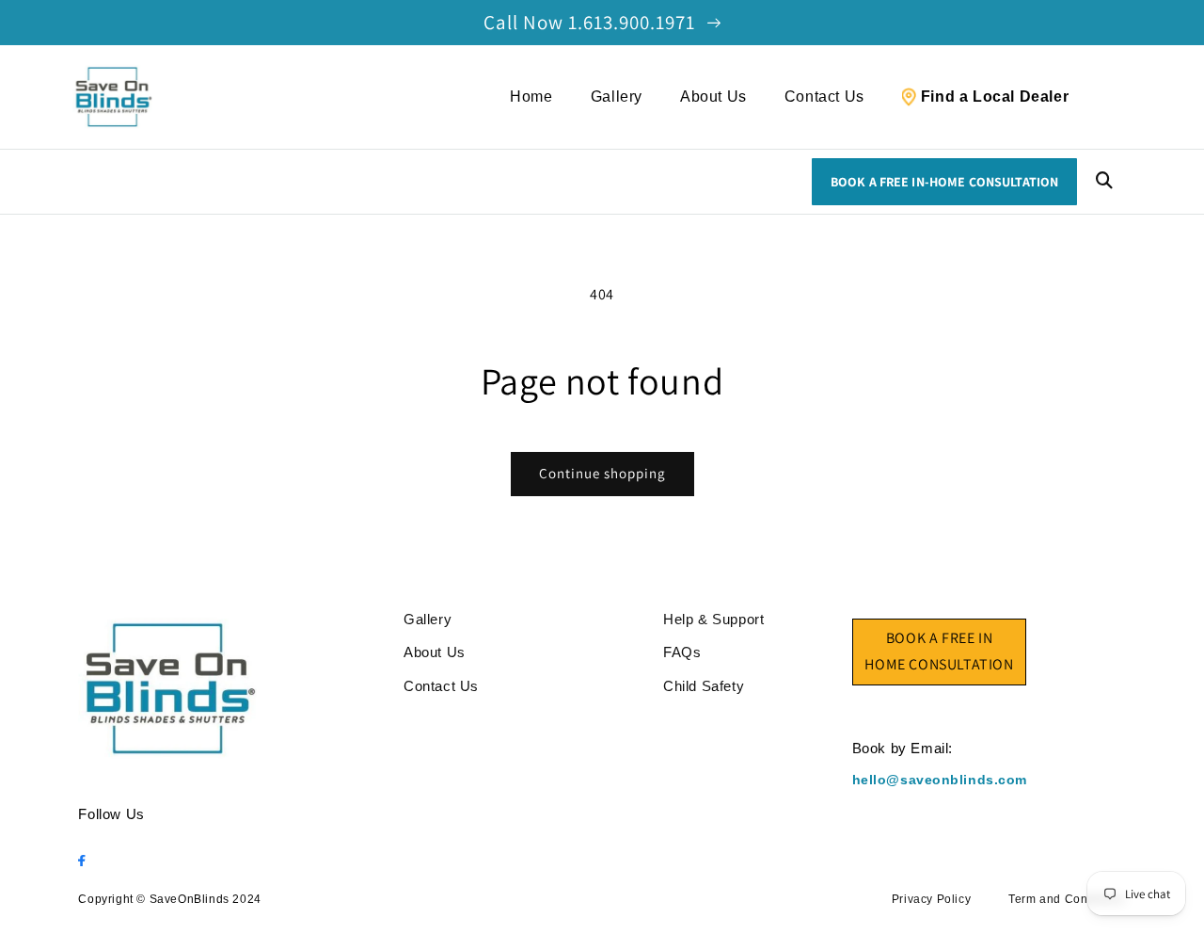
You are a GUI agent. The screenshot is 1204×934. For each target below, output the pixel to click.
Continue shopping (602, 473)
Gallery (616, 97)
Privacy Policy (931, 899)
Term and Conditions (1066, 899)
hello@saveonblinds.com (939, 779)
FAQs (682, 652)
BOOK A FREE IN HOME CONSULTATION (938, 651)
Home (531, 97)
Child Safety (703, 686)
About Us (713, 97)
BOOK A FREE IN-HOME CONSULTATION (944, 181)
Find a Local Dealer (995, 97)
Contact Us (824, 97)
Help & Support (713, 619)
